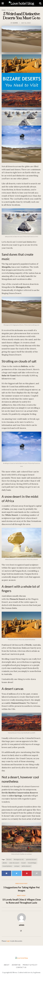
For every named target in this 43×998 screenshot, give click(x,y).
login (8, 941)
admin (15, 23)
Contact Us (21, 967)
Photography (10, 10)
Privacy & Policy (30, 965)
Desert (9, 859)
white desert (26, 866)
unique (16, 866)
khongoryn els (19, 859)
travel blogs (32, 863)
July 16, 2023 (26, 23)
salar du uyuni (14, 863)
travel (24, 863)
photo (5, 863)
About (6, 965)
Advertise (16, 965)
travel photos (7, 866)
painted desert (31, 859)
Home (3, 10)
